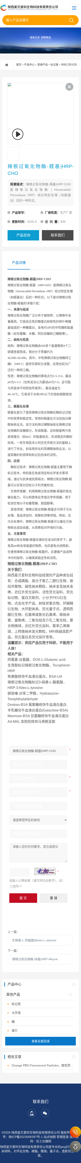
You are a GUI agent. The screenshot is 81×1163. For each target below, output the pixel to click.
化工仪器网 (43, 1141)
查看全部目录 (41, 1041)
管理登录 (63, 1137)
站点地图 (50, 1137)
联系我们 (58, 235)
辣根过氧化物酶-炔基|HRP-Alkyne (35, 959)
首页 (18, 64)
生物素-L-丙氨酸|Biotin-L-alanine (34, 940)
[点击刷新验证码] (45, 871)
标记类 (54, 64)
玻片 (15, 1030)
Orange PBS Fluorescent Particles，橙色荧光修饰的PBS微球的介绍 (43, 1065)
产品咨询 (23, 235)
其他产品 (42, 64)
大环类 (16, 1013)
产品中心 (29, 64)
